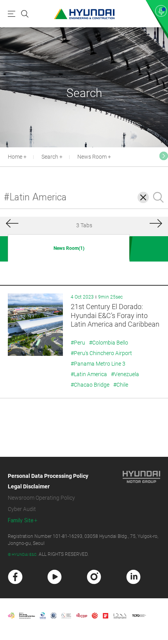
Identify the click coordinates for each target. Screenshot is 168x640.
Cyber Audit (22, 509)
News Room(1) (69, 248)
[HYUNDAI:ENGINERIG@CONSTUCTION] (84, 14)
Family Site (21, 520)
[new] (15, 576)
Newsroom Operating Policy (41, 498)
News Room (92, 157)
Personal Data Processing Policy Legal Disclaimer (48, 481)
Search (49, 157)
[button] (163, 156)
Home (15, 157)
